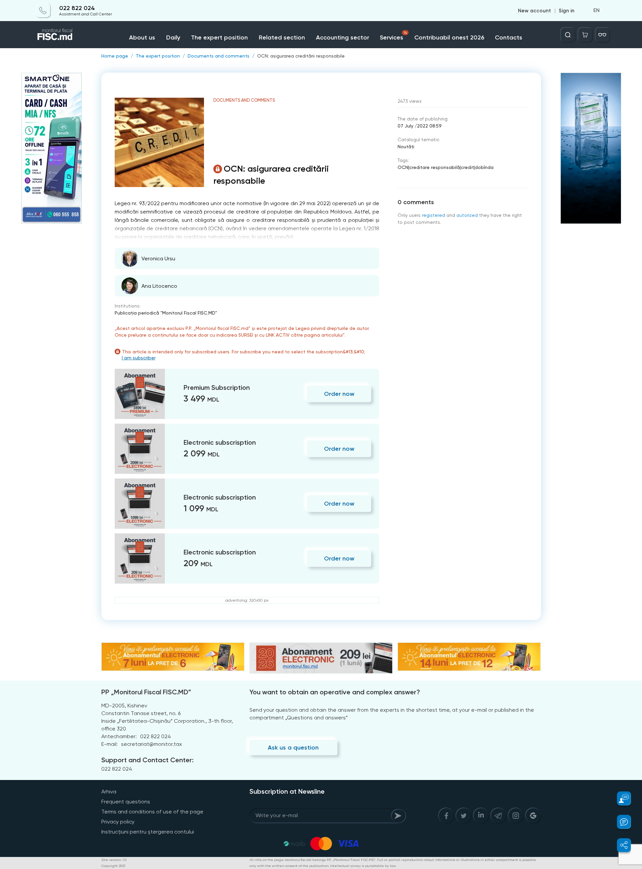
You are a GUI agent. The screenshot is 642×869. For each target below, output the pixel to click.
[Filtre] (603, 35)
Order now (339, 394)
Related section (282, 37)
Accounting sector (342, 37)
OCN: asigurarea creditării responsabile (301, 56)
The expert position (219, 37)
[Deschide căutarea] (568, 35)
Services (393, 36)
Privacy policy (117, 821)
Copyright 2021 (113, 866)
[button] (620, 798)
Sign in (566, 11)
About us (142, 37)
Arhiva (108, 791)
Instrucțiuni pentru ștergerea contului (147, 832)
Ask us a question (293, 747)
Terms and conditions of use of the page (152, 811)
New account (534, 11)
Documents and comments (218, 56)
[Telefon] (43, 11)
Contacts (508, 37)
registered (433, 215)
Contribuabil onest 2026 (449, 37)
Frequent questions (125, 801)
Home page (114, 56)
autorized (467, 215)
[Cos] (585, 35)
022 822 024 (77, 8)
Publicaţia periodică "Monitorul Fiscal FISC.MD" (166, 313)
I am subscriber (138, 357)
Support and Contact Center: (147, 760)
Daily (173, 37)
